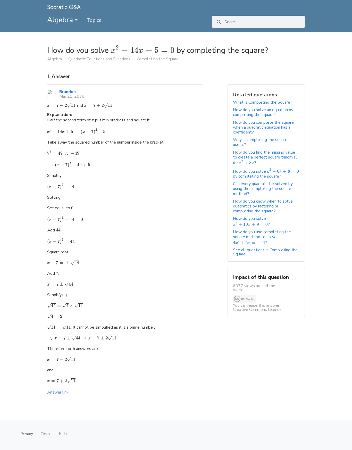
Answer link (58, 392)
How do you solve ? (251, 221)
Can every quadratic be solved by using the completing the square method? (263, 188)
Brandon (67, 92)
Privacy (27, 434)
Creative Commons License (257, 309)
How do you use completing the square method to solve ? (262, 237)
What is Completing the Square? (262, 102)
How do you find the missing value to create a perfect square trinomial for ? (265, 157)
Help (63, 434)
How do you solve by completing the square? (266, 174)
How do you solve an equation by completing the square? (263, 112)
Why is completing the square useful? (260, 142)
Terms (46, 434)
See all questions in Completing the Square (265, 252)
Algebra (61, 20)
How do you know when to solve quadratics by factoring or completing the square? (263, 206)
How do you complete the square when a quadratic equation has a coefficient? (263, 127)
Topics (94, 20)
